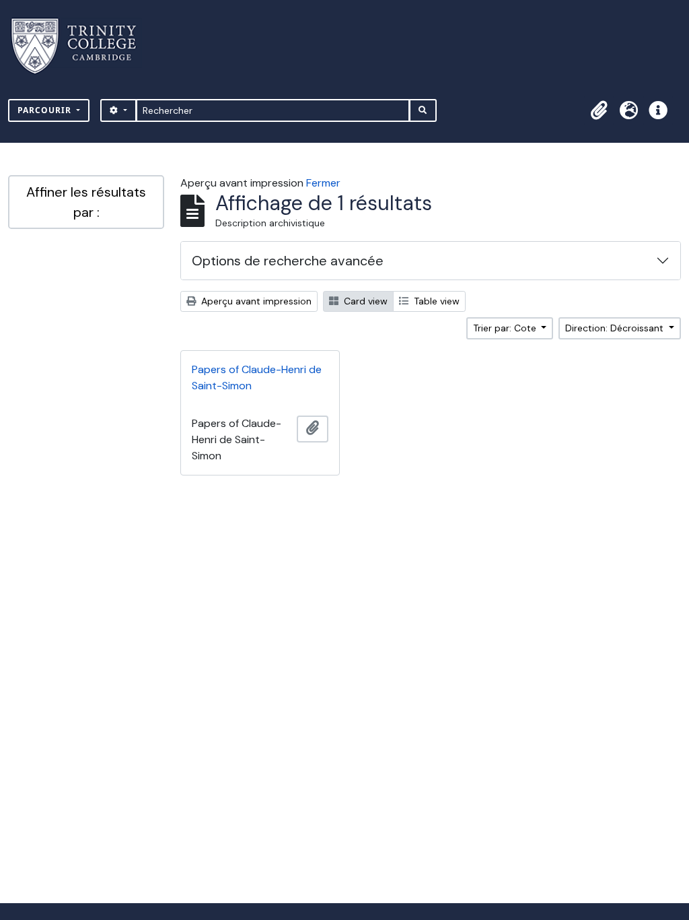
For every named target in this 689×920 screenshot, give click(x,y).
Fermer (323, 183)
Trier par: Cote (506, 328)
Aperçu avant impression (255, 301)
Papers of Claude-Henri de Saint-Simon (257, 377)
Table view (435, 301)
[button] (599, 110)
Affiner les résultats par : (86, 202)
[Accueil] (82, 46)
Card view (364, 301)
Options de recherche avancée (288, 260)
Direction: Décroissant (615, 328)
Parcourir (45, 110)
